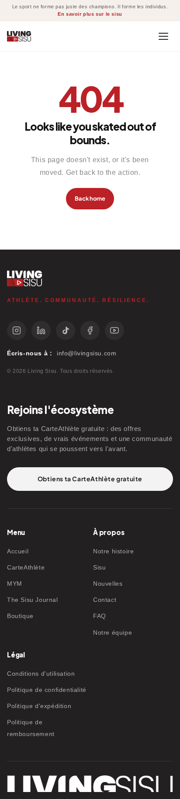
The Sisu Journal (32, 599)
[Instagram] (16, 330)
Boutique (20, 615)
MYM (14, 583)
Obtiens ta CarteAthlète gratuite (90, 479)
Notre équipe (112, 632)
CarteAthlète (26, 567)
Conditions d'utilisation (41, 673)
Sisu (99, 567)
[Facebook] (90, 330)
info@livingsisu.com (86, 353)
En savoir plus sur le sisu (90, 14)
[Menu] (163, 36)
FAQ (99, 615)
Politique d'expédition (39, 705)
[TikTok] (65, 330)
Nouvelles (107, 583)
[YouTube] (114, 330)
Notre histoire (113, 551)
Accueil (17, 551)
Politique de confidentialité (47, 689)
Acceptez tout (57, 753)
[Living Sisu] (19, 36)
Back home (90, 198)
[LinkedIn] (41, 330)
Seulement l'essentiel (69, 777)
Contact (104, 599)
